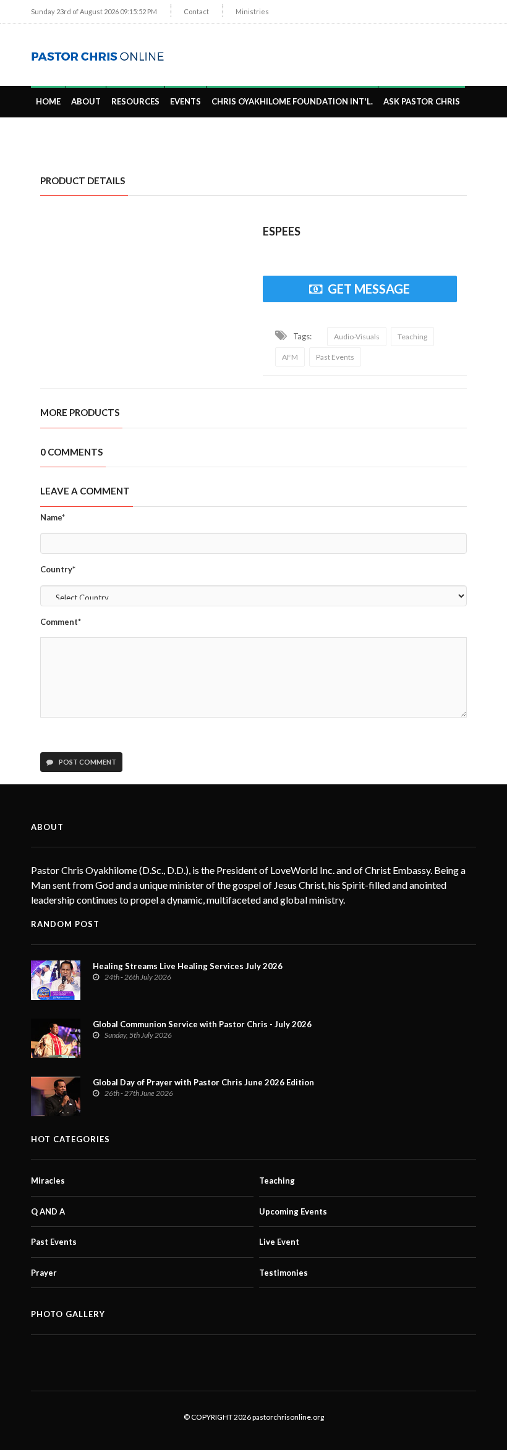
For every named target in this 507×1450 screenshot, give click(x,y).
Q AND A (48, 1211)
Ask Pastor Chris (421, 101)
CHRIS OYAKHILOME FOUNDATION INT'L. (292, 101)
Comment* (60, 622)
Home (48, 101)
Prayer (44, 1273)
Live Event (279, 1242)
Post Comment (87, 762)
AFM (290, 357)
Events (185, 101)
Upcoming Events (293, 1211)
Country (57, 569)
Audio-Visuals (357, 336)
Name (52, 517)
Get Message (369, 288)
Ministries (252, 11)
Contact (196, 11)
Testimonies (283, 1273)
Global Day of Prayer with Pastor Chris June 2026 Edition (203, 1082)
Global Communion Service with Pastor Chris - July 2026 (202, 1024)
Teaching (412, 336)
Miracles (48, 1180)
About (86, 101)
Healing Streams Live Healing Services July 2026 (188, 966)
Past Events (335, 357)
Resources (135, 101)
